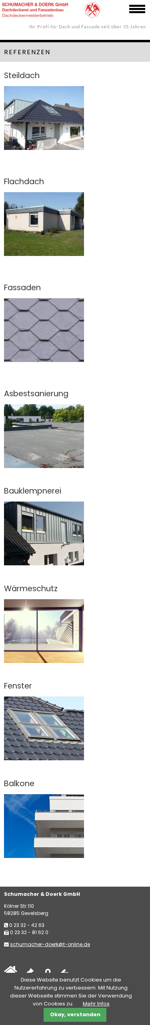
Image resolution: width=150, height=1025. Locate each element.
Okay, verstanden (75, 1014)
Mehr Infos (96, 1003)
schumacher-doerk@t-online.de (50, 944)
